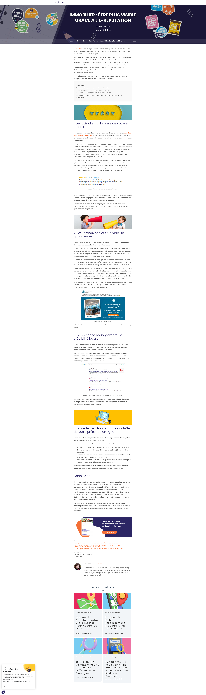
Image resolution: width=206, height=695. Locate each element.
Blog (78, 41)
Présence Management (90, 41)
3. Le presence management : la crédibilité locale (93, 93)
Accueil (71, 41)
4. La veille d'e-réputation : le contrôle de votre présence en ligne (99, 95)
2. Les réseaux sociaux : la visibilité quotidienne (92, 90)
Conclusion (80, 98)
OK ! (30, 687)
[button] (3, 692)
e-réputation (79, 49)
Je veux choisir (18, 687)
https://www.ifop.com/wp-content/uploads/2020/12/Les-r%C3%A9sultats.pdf (96, 543)
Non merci (7, 687)
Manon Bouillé (96, 564)
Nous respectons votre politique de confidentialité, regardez (17, 681)
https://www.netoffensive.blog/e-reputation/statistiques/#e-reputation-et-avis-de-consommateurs (98, 549)
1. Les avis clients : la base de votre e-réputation (93, 88)
